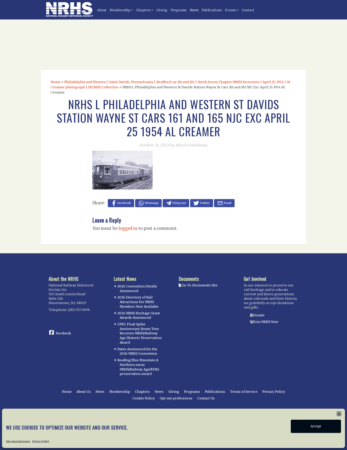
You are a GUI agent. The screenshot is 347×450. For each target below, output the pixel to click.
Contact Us (206, 398)
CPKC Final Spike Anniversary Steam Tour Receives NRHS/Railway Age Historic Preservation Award (139, 333)
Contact (248, 10)
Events (230, 10)
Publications (212, 10)
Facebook (63, 333)
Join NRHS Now (266, 322)
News (194, 10)
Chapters (143, 10)
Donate (258, 315)
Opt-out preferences (18, 441)
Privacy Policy (40, 441)
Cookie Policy (144, 398)
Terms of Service (243, 392)
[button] (339, 414)
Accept (316, 426)
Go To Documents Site (199, 285)
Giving (161, 10)
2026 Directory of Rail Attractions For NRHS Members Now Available (137, 301)
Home (55, 82)
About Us (84, 392)
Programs (179, 10)
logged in (127, 228)
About (102, 10)
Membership (120, 10)
